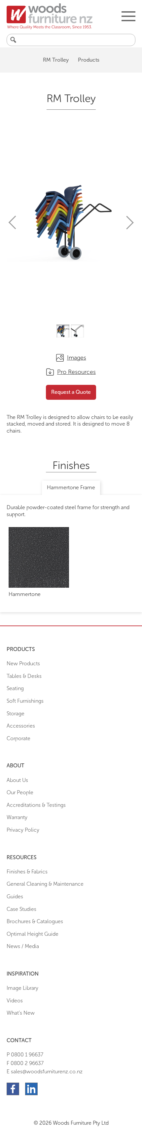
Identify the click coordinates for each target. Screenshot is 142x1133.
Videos (15, 1000)
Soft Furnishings (25, 701)
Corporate (18, 738)
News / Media (23, 946)
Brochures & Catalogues (35, 921)
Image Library (22, 988)
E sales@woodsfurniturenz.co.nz (45, 1071)
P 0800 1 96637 (25, 1054)
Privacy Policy (23, 830)
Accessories (21, 726)
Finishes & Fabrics (27, 871)
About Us (17, 780)
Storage (15, 713)
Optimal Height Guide (32, 934)
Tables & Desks (24, 676)
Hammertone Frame (71, 487)
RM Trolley (56, 60)
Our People (20, 792)
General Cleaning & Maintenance (45, 884)
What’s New (21, 1013)
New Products (23, 663)
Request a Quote (71, 392)
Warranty (17, 817)
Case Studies (21, 909)
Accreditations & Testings (36, 805)
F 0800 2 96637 (25, 1063)
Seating (15, 688)
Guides (15, 896)
